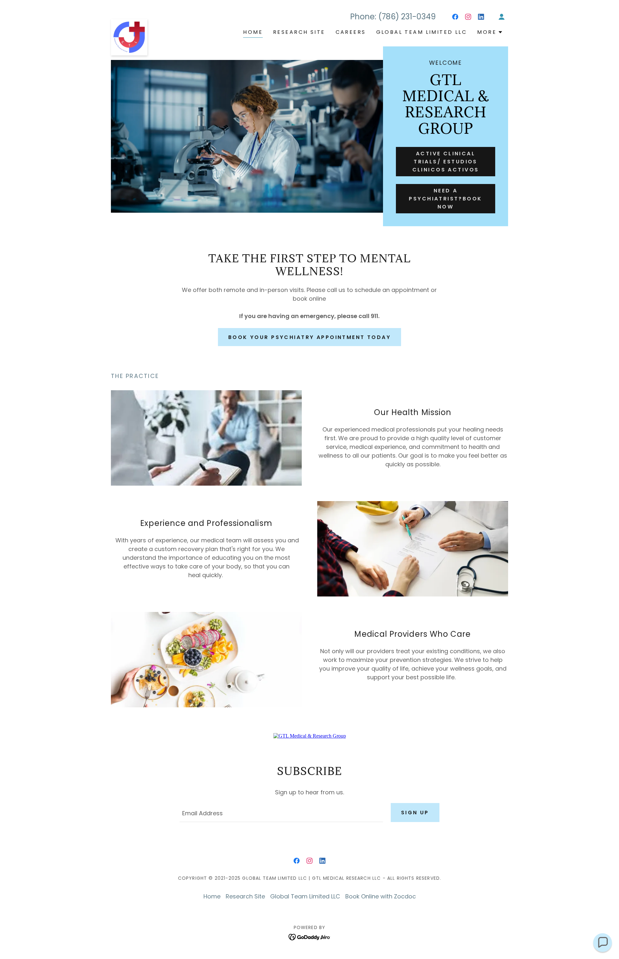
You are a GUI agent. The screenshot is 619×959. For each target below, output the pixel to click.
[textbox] (281, 812)
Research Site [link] (299, 32)
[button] (501, 16)
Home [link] (253, 32)
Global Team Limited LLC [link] (421, 32)
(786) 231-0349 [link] (407, 16)
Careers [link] (351, 32)
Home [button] (212, 896)
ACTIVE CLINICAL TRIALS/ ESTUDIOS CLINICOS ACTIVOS (445, 161)
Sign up (415, 812)
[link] (129, 22)
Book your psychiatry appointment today (309, 337)
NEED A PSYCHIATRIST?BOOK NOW (445, 198)
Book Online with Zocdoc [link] (380, 896)
